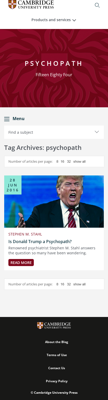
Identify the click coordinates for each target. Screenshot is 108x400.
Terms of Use (57, 355)
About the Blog (56, 342)
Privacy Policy (57, 381)
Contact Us (56, 368)
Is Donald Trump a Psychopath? (40, 241)
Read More (21, 262)
